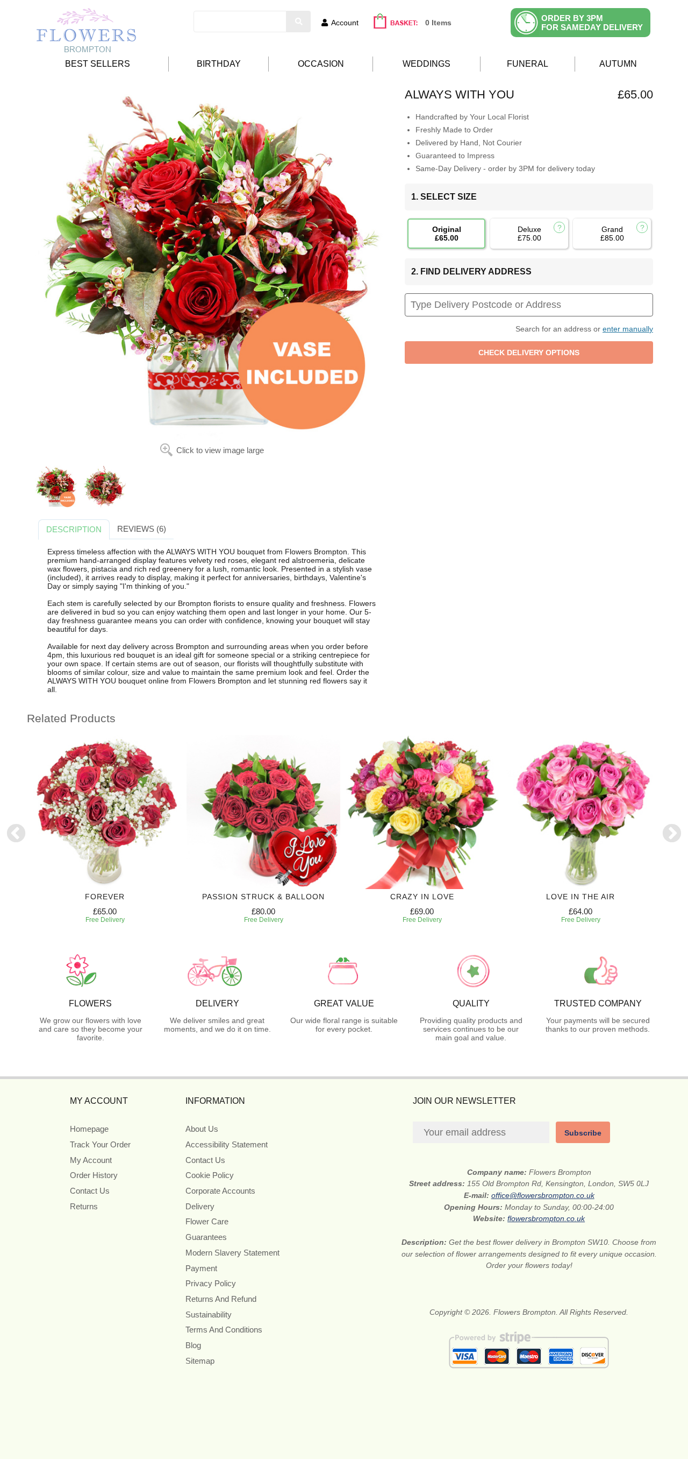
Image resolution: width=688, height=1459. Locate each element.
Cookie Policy (209, 1175)
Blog (193, 1345)
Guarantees (206, 1237)
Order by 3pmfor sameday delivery (592, 22)
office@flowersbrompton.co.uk (542, 1195)
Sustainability (208, 1314)
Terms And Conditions (223, 1329)
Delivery (199, 1206)
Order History (94, 1175)
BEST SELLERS (97, 63)
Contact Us (90, 1190)
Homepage (89, 1128)
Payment (201, 1268)
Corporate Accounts (220, 1190)
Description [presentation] (74, 529)
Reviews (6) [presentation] (141, 528)
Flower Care (206, 1221)
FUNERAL (527, 63)
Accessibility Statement (226, 1144)
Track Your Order (100, 1144)
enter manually (628, 329)
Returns (84, 1206)
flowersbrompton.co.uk (546, 1218)
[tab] (74, 529)
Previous (16, 834)
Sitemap (199, 1360)
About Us (201, 1128)
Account (345, 22)
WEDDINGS (426, 63)
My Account (91, 1160)
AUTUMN (618, 63)
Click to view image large (220, 450)
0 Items (438, 22)
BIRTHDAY (219, 63)
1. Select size (444, 196)
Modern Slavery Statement (232, 1252)
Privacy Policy (210, 1283)
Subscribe (582, 1133)
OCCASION (321, 63)
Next (672, 834)
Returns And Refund (220, 1298)
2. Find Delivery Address (471, 271)
